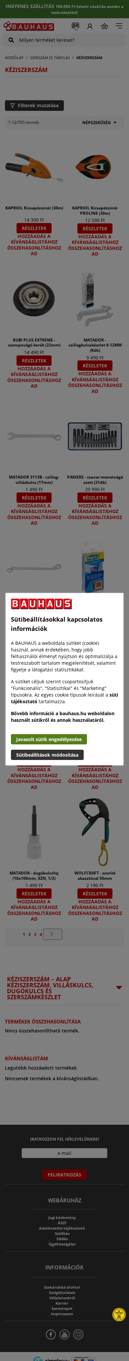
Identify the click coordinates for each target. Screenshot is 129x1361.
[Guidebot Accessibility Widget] (119, 1314)
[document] (64, 679)
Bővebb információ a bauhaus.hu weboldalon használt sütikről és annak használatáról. (62, 716)
